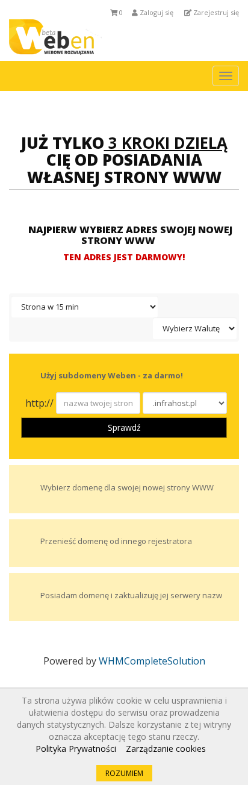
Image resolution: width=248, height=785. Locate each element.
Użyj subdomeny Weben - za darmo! (111, 376)
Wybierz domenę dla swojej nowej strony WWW (127, 487)
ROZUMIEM (124, 773)
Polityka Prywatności (76, 748)
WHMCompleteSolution (152, 661)
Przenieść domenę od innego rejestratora (116, 541)
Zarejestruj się (215, 12)
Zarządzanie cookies (166, 748)
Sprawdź (124, 427)
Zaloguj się (155, 12)
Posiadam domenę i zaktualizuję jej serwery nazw (131, 595)
